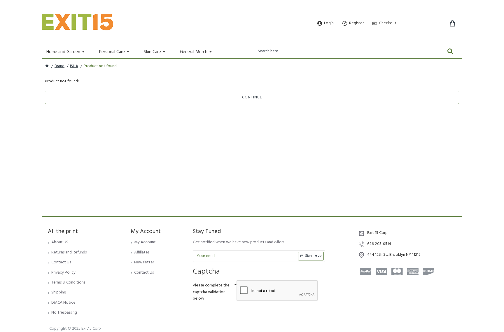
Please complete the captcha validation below (211, 292)
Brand (59, 66)
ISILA (74, 66)
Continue (252, 97)
